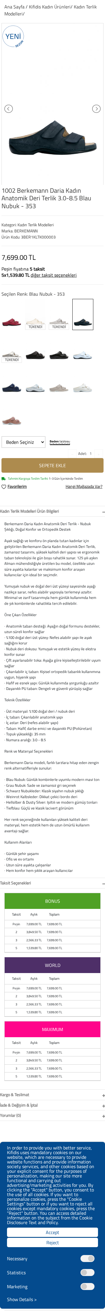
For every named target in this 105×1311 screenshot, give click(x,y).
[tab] (52, 511)
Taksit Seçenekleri (15, 883)
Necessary (17, 1258)
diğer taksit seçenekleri (54, 274)
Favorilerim (17, 486)
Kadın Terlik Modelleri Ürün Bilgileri (29, 511)
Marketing (17, 1286)
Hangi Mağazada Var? (84, 486)
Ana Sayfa (14, 6)
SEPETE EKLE (52, 465)
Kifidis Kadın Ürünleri (50, 6)
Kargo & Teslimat (14, 1094)
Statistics (16, 1272)
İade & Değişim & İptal (19, 1105)
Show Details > (22, 1299)
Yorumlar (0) (10, 1115)
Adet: (82, 453)
